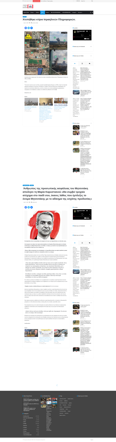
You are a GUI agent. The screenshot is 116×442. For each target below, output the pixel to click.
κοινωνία (25, 429)
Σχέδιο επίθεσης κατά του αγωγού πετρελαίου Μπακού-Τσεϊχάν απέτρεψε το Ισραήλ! (60, 107)
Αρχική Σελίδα (26, 12)
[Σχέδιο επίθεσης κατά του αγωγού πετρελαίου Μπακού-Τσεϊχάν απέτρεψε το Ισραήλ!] (61, 102)
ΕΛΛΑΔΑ (61, 400)
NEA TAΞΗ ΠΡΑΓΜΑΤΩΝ (55, 12)
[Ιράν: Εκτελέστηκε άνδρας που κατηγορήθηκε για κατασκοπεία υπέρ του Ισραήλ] (31, 102)
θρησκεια (25, 425)
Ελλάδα (37, 12)
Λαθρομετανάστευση (67, 407)
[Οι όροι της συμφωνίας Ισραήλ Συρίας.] (76, 127)
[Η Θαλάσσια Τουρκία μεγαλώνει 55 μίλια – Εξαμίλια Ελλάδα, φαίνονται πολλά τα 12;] (49, 402)
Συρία (67, 409)
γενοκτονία (61, 413)
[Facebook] (26, 28)
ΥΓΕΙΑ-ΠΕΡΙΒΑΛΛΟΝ (66, 12)
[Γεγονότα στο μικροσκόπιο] (28, 6)
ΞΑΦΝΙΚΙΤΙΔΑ (62, 409)
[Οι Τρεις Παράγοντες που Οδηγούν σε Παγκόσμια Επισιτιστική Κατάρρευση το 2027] (76, 143)
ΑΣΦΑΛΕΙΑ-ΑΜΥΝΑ (63, 398)
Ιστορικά (74, 12)
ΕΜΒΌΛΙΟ (65, 400)
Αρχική (92, 439)
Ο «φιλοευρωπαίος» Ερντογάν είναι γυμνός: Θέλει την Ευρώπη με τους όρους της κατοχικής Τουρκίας (85, 171)
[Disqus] (46, 144)
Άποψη (47, 12)
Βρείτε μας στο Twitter (79, 55)
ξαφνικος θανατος (62, 415)
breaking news (26, 416)
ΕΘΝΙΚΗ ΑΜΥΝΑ (70, 398)
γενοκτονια (66, 413)
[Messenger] (31, 28)
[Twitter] (28, 28)
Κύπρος (32, 12)
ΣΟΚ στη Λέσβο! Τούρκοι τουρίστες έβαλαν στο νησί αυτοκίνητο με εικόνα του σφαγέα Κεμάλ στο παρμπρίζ (85, 93)
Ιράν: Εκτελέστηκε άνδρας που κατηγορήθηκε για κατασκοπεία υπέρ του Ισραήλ (30, 107)
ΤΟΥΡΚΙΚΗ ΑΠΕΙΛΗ (63, 411)
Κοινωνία (80, 12)
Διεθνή (42, 12)
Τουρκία (69, 411)
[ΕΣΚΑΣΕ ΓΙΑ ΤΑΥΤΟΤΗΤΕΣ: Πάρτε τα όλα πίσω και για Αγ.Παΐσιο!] (54, 399)
